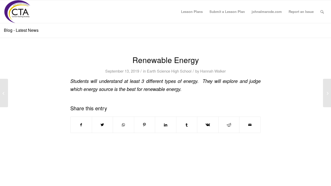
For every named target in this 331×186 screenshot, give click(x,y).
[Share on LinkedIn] (165, 125)
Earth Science (158, 71)
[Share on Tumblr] (186, 125)
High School (181, 71)
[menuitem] (192, 11)
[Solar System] (4, 93)
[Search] (322, 11)
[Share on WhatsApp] (123, 125)
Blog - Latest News (21, 30)
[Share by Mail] (249, 125)
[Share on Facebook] (81, 125)
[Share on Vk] (207, 125)
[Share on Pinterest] (144, 125)
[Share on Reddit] (229, 125)
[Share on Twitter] (102, 125)
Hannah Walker (213, 71)
